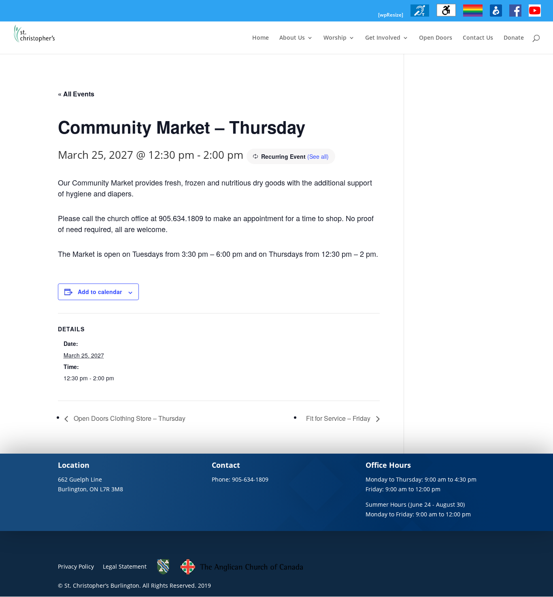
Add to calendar (100, 292)
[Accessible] (446, 16)
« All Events (76, 93)
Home (260, 38)
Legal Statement (125, 566)
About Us (292, 38)
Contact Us (478, 38)
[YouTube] (535, 16)
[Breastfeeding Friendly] (496, 16)
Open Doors (435, 38)
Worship (335, 38)
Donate (514, 38)
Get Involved (382, 38)
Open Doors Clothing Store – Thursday (128, 418)
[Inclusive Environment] (473, 16)
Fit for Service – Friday (339, 418)
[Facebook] (515, 16)
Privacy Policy (76, 566)
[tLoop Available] (419, 16)
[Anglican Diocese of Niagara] (163, 572)
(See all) (318, 156)
